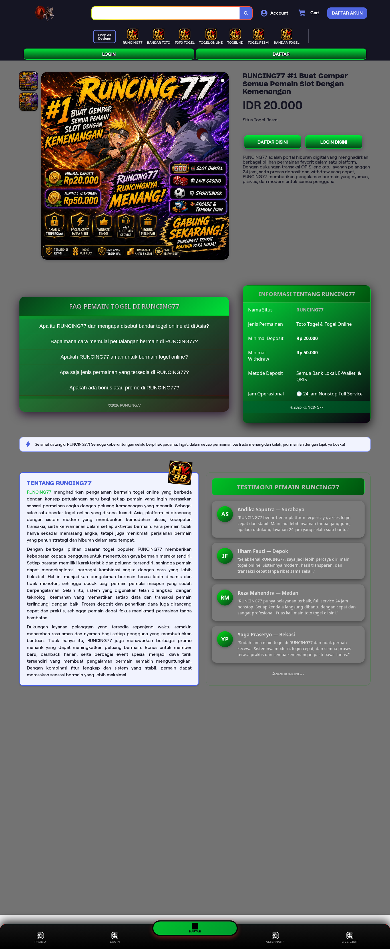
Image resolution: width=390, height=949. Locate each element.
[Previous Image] (45, 166)
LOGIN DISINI (333, 142)
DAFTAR (281, 54)
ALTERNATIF (275, 941)
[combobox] (166, 13)
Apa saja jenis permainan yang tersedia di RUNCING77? (124, 372)
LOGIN (109, 54)
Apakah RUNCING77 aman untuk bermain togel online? (124, 357)
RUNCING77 (39, 492)
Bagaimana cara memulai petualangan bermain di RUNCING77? (124, 341)
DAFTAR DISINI (273, 142)
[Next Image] (224, 166)
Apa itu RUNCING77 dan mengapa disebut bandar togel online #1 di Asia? (124, 326)
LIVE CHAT (350, 941)
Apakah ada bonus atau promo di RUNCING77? (124, 388)
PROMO (40, 941)
